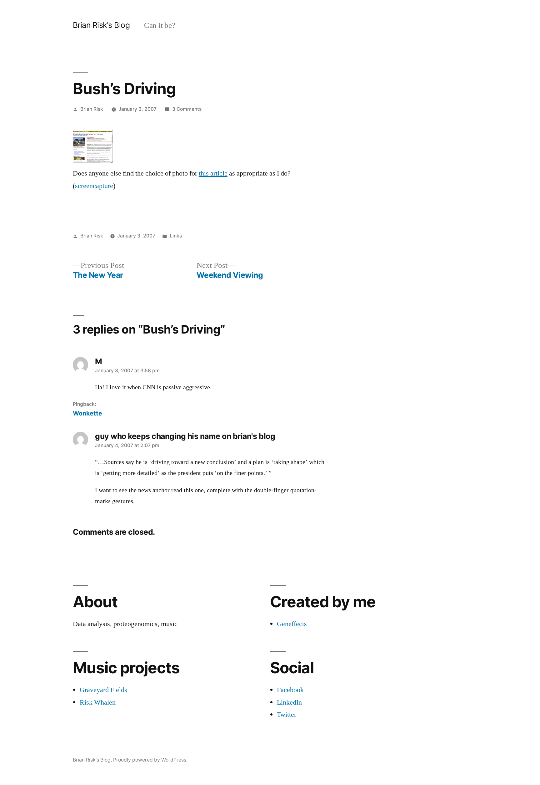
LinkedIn (289, 702)
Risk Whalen (98, 702)
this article (213, 173)
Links (176, 236)
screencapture (94, 185)
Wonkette (87, 413)
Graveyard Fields (103, 690)
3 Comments (187, 109)
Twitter (286, 714)
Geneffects (292, 623)
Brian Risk (91, 109)
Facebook (290, 690)
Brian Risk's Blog (101, 25)
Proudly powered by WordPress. (150, 760)
